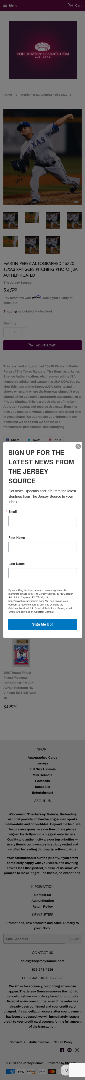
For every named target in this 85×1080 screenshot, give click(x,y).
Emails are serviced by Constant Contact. (31, 611)
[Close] (78, 446)
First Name (16, 537)
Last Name (16, 563)
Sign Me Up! (42, 624)
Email (12, 511)
